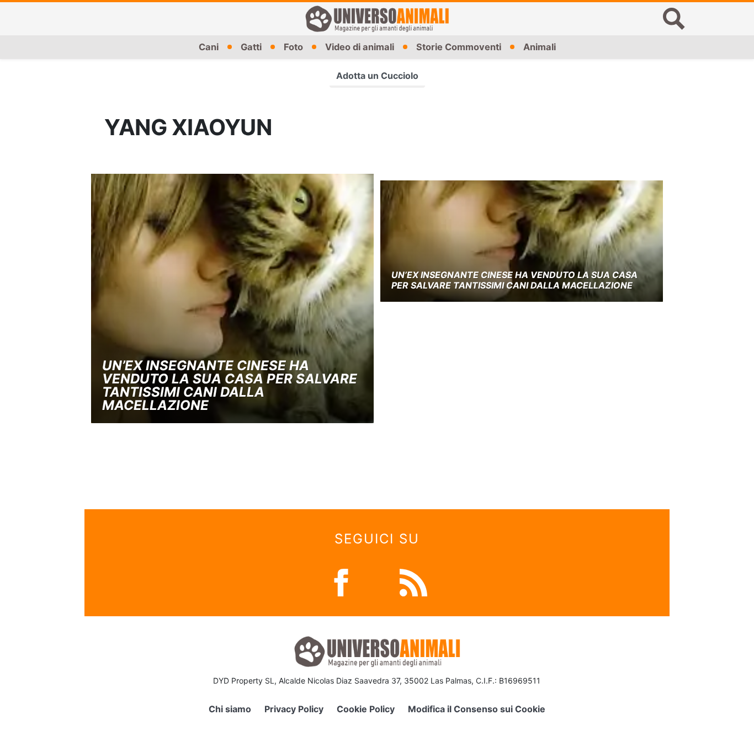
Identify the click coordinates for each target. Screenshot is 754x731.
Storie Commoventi (458, 46)
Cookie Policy (366, 708)
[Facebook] (341, 582)
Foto (293, 46)
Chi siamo (230, 708)
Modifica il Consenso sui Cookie (476, 708)
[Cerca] (674, 19)
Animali (539, 46)
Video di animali (359, 46)
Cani (209, 46)
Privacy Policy (293, 708)
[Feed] (413, 582)
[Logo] (377, 19)
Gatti (251, 46)
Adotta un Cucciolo (377, 75)
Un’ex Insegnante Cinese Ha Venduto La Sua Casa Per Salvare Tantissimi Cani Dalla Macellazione (229, 385)
